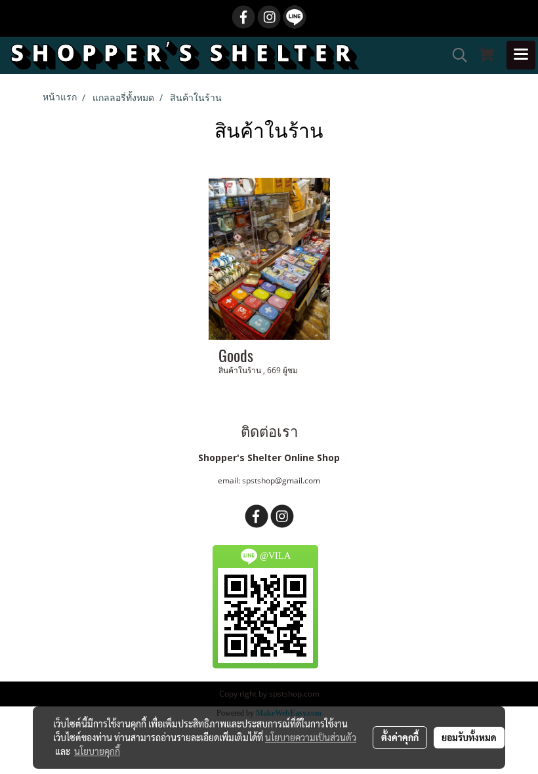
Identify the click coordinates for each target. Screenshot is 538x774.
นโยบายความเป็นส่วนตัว (310, 737)
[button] (455, 55)
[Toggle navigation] (521, 55)
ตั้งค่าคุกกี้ (400, 737)
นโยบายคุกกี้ (97, 751)
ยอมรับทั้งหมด (469, 737)
